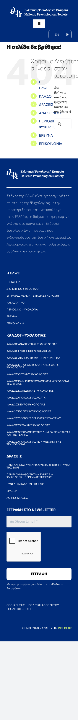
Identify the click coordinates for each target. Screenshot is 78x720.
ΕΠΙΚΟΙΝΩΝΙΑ (50, 143)
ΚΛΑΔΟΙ (45, 96)
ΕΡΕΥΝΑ (46, 135)
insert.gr (65, 628)
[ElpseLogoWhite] (39, 9)
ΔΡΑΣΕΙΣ (46, 104)
